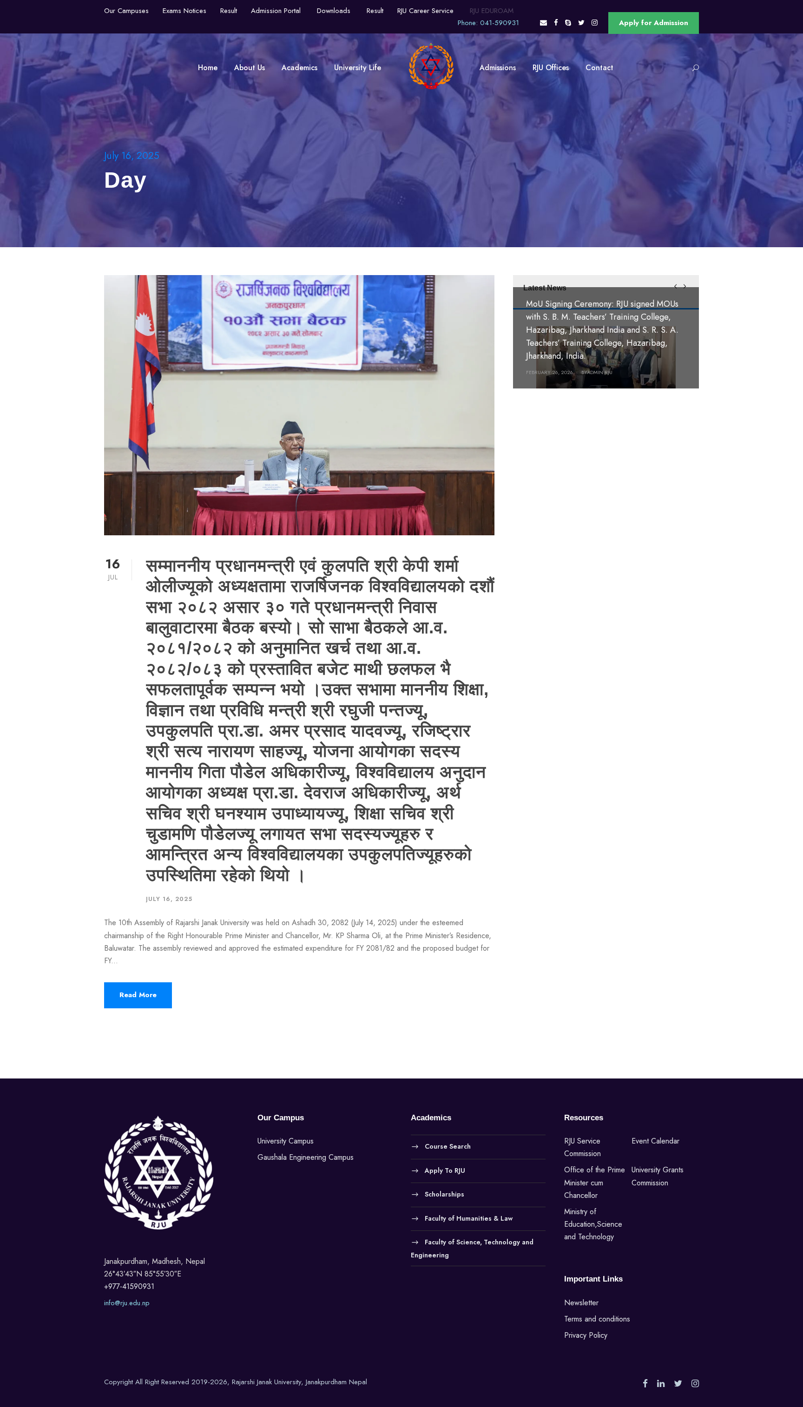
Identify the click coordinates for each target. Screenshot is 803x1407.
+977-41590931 (129, 1286)
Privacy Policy (585, 1335)
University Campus (285, 1141)
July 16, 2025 (169, 898)
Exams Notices (184, 11)
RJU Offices (551, 67)
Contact (599, 67)
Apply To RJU (445, 1170)
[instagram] (595, 23)
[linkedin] (661, 1383)
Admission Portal (276, 11)
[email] (543, 23)
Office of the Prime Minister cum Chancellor (594, 1182)
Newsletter (581, 1302)
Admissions (498, 67)
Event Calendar (655, 1141)
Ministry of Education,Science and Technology (593, 1224)
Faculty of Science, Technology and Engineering (472, 1248)
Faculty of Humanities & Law (469, 1218)
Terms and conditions (597, 1319)
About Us (249, 67)
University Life (357, 67)
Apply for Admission (653, 23)
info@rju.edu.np (127, 1303)
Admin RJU (599, 372)
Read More (138, 995)
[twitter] (581, 23)
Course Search (448, 1146)
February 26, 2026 (549, 372)
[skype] (568, 23)
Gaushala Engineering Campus (305, 1157)
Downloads (333, 11)
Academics (299, 67)
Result (228, 11)
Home (207, 67)
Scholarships (444, 1194)
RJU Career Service (425, 11)
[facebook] (556, 23)
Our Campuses (126, 11)
